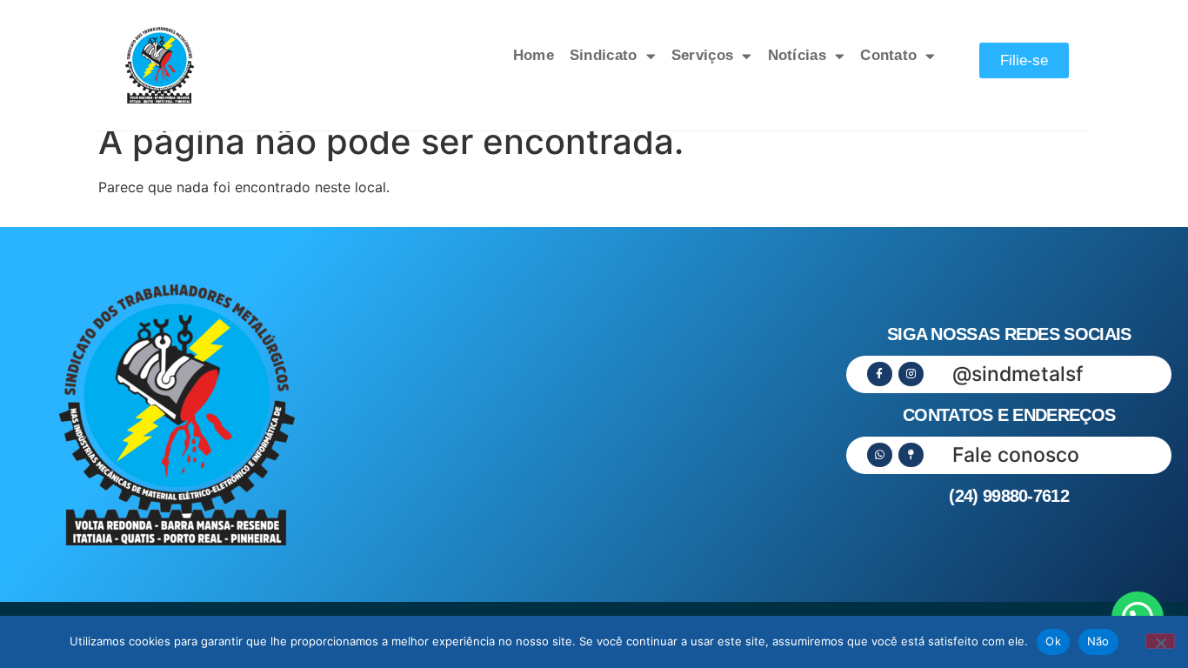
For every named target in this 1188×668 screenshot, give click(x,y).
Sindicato (603, 55)
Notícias (797, 55)
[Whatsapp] (879, 455)
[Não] (1160, 641)
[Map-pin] (911, 455)
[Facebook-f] (879, 374)
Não (1098, 641)
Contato (888, 55)
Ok (1053, 641)
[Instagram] (911, 374)
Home (533, 55)
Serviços (702, 55)
